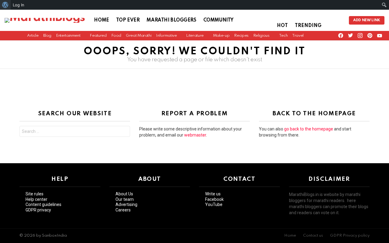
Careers (123, 210)
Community (218, 20)
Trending (308, 25)
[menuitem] (5, 5)
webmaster (195, 135)
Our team (124, 199)
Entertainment (68, 36)
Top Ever (128, 20)
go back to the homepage (308, 129)
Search (124, 132)
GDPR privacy (38, 210)
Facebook (214, 199)
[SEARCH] (330, 20)
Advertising (126, 204)
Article (32, 36)
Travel (298, 36)
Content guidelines (43, 204)
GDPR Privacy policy (350, 236)
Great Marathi (138, 36)
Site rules (34, 193)
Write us (213, 193)
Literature (194, 36)
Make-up (221, 36)
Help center (36, 199)
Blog (47, 36)
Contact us (313, 236)
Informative (166, 36)
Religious (261, 36)
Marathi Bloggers (171, 20)
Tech (283, 36)
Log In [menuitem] (18, 4)
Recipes (241, 36)
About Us (124, 193)
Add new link (366, 20)
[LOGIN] (339, 20)
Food (116, 36)
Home (101, 20)
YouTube (213, 204)
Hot (282, 25)
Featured (98, 36)
